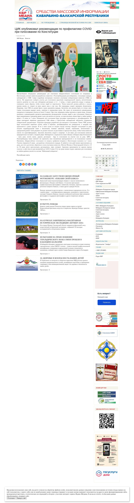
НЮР (97, 238)
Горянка (98, 199)
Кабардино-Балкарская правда (105, 189)
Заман (98, 195)
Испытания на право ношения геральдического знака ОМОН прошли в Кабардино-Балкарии (61, 239)
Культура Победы (49, 204)
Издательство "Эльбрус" (103, 244)
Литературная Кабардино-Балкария (107, 224)
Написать (106, 302)
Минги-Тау (99, 228)
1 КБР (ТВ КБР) (101, 250)
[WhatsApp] (32, 164)
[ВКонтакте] (20, 164)
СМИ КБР (99, 179)
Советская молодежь (102, 197)
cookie (63, 490)
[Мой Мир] (35, 164)
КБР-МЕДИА (30, 23)
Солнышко (99, 234)
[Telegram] (26, 164)
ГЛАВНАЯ (20, 22)
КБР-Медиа (99, 181)
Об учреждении (47, 23)
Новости (27, 38)
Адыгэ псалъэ (100, 193)
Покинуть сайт (21, 498)
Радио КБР (99, 256)
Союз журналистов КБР (103, 183)
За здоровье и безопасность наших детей (62, 258)
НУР (97, 236)
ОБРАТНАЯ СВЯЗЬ (101, 22)
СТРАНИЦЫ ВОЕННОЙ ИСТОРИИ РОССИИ (75, 22)
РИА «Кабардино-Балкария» (105, 206)
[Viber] (29, 164)
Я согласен (11, 498)
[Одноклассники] (23, 164)
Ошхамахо (99, 226)
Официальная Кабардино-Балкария (107, 191)
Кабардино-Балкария (102, 218)
